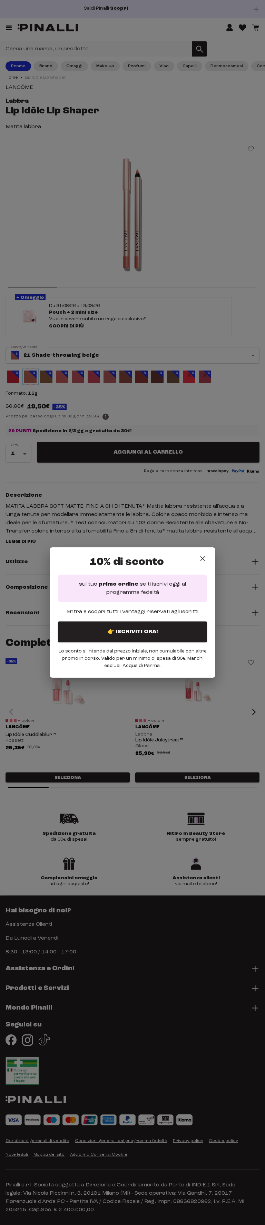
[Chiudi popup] (202, 558)
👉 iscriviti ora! (132, 632)
